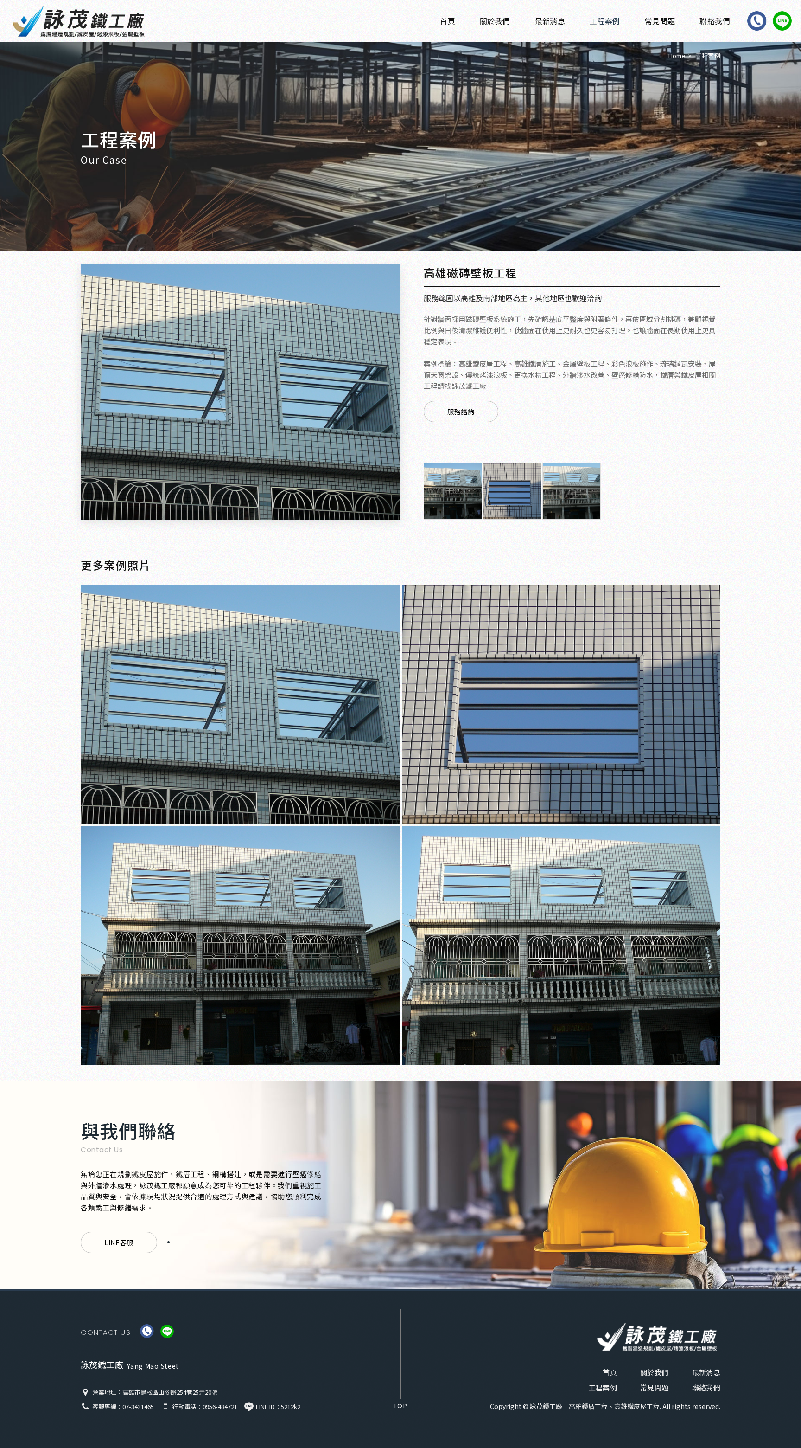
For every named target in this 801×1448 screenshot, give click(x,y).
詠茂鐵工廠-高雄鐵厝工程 (84, 21)
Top (400, 1406)
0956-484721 (220, 1406)
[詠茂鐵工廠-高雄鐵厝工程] (657, 1336)
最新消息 (550, 20)
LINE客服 (119, 1242)
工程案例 (605, 20)
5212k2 (290, 1406)
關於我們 (495, 20)
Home (677, 55)
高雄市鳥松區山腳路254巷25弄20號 (169, 1392)
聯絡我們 (714, 20)
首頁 (447, 20)
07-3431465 (138, 1406)
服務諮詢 (461, 411)
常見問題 (660, 20)
